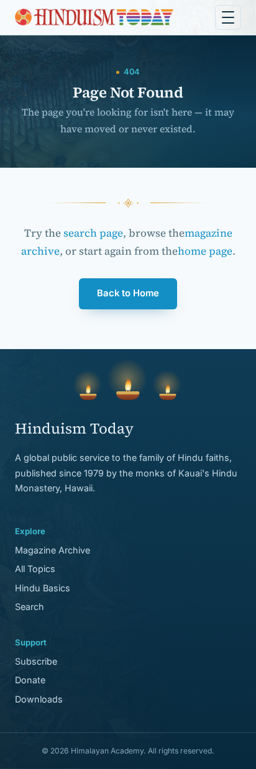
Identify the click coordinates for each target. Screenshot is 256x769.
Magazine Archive (52, 550)
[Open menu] (228, 17)
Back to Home (128, 293)
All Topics (35, 568)
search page (93, 232)
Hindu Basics (42, 588)
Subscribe (36, 661)
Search (29, 606)
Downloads (39, 699)
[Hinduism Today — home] (94, 17)
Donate (30, 680)
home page (205, 250)
